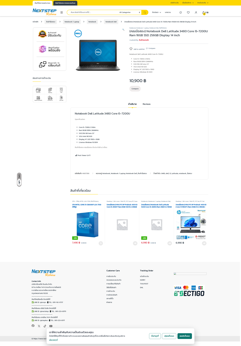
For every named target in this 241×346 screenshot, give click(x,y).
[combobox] (92, 12)
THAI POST (144, 283)
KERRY (142, 280)
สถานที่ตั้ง (109, 298)
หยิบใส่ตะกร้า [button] (101, 243)
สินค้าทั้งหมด (95, 201)
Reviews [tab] (146, 104)
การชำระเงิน (110, 291)
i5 (170, 173)
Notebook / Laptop (72, 21)
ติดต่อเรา (155, 12)
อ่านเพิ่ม (135, 243)
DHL (141, 287)
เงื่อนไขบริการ (186, 3)
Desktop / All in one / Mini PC (116, 201)
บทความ (168, 12)
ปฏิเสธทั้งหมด (169, 336)
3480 (163, 173)
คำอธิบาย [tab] (132, 104)
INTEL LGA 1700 (85, 201)
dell (167, 173)
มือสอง (189, 173)
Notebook (92, 21)
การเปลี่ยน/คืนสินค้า (113, 283)
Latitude (175, 173)
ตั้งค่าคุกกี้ (155, 336)
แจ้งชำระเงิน (175, 3)
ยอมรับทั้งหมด (185, 336)
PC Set (197, 201)
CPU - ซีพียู (75, 201)
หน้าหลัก (35, 21)
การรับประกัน (201, 3)
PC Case (128, 201)
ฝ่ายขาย (109, 302)
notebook (182, 173)
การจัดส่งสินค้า (111, 295)
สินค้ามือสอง (50, 21)
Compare (151, 48)
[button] (123, 29)
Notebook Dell (111, 21)
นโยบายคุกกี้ (53, 340)
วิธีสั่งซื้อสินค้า (111, 287)
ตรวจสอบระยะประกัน (113, 280)
